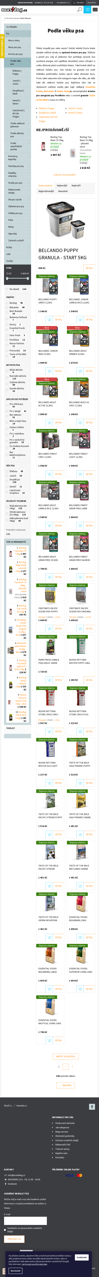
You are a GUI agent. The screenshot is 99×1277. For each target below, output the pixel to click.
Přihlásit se (14, 1239)
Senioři (16, 486)
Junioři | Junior (16, 82)
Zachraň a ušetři (16, 240)
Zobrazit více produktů (64, 174)
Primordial (18, 350)
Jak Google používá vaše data (34, 1264)
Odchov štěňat (17, 428)
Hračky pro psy (15, 183)
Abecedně (63, 191)
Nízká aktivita (16, 371)
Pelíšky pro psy (15, 213)
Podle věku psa (15, 62)
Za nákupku (11, 26)
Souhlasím (82, 1257)
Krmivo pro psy (15, 54)
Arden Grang (63, 91)
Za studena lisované (19, 447)
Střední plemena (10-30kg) (18, 513)
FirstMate (17, 340)
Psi (7, 33)
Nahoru (67, 1085)
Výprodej (12, 233)
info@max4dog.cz (16, 1175)
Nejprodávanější (46, 191)
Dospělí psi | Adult (18, 92)
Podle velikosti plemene (17, 125)
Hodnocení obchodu (65, 1123)
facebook (12, 1184)
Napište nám (61, 1153)
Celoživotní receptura (17, 491)
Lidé (8, 254)
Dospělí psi (15, 481)
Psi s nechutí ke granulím (17, 441)
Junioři (16, 476)
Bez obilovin (15, 416)
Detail (89, 268)
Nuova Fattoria (17, 345)
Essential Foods (17, 329)
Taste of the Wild (18, 355)
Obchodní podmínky (64, 1136)
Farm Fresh (17, 335)
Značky (9, 261)
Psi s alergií (18, 411)
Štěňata (16, 471)
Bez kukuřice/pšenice (17, 455)
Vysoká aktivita (17, 390)
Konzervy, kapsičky (13, 158)
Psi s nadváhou (17, 435)
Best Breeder (16, 312)
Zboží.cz (8, 1105)
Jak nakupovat (62, 1127)
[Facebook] (92, 1107)
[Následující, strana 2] (66, 1067)
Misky (11, 227)
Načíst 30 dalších (65, 1056)
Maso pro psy (14, 47)
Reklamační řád (62, 1144)
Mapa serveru (61, 1131)
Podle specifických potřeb (16, 146)
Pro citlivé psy (16, 405)
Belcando (17, 307)
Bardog (16, 303)
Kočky (9, 247)
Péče (10, 220)
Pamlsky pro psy (16, 166)
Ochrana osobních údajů (66, 1140)
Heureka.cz (21, 1105)
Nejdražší (76, 185)
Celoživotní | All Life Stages (18, 113)
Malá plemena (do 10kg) (18, 507)
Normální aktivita (18, 377)
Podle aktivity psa (17, 135)
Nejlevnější (62, 185)
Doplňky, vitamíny (12, 174)
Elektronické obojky (14, 191)
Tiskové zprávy (62, 1149)
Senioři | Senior (16, 102)
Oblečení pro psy (16, 206)
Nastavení (15, 1270)
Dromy (15, 324)
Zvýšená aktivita (17, 383)
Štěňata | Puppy (17, 72)
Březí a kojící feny (18, 422)
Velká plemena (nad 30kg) (19, 519)
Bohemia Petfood (18, 318)
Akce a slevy (14, 40)
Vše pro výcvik (15, 199)
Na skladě (18, 289)
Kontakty (59, 1157)
